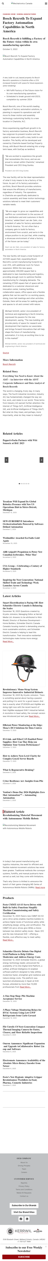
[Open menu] (46, 3)
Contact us (24, 1196)
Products (8, 898)
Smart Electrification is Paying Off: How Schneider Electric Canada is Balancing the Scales (23, 605)
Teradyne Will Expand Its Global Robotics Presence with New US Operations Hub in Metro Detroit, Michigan (20, 505)
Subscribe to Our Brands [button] (24, 1205)
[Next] (41, 460)
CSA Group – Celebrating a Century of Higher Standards (22, 567)
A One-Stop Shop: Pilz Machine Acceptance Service (19, 997)
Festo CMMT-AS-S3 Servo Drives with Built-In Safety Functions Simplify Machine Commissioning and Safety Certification (22, 909)
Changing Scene (9, 14)
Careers (24, 1172)
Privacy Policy (24, 1186)
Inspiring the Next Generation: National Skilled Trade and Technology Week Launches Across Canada (23, 582)
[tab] (19, 483)
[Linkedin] (27, 1218)
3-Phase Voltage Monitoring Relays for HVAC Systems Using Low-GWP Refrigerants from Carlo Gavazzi (22, 1012)
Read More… (8, 641)
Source (6, 353)
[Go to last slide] (6, 460)
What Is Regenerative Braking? (18, 769)
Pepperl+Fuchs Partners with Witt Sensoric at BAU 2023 (20, 442)
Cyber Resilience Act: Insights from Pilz (23, 781)
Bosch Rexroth (9, 364)
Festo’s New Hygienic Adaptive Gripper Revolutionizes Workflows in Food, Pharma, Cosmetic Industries (22, 1080)
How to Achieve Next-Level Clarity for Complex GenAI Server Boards (22, 757)
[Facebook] (21, 1218)
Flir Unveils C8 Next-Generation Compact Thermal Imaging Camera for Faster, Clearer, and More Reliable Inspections (24, 1029)
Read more (40, 887)
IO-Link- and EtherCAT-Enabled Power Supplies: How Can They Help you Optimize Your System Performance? (23, 742)
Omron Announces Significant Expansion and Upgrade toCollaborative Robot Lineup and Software (24, 1046)
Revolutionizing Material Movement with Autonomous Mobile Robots (22, 816)
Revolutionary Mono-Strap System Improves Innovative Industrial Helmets (23, 691)
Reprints (24, 1183)
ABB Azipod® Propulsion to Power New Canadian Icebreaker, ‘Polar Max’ (22, 553)
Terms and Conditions (24, 1189)
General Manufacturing (26, 14)
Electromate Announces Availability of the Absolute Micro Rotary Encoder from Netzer (24, 1063)
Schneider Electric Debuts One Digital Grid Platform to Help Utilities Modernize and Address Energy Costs (22, 954)
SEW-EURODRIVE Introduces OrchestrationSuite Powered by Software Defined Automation (23, 524)
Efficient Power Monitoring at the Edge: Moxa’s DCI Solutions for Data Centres (23, 726)
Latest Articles (12, 596)
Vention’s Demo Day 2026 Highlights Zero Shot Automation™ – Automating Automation (24, 795)
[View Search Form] (3, 3)
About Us (24, 1162)
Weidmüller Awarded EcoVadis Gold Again (21, 539)
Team (24, 1169)
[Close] (45, 1246)
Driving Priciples (24, 1166)
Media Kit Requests (24, 1193)
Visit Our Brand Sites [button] (24, 1212)
